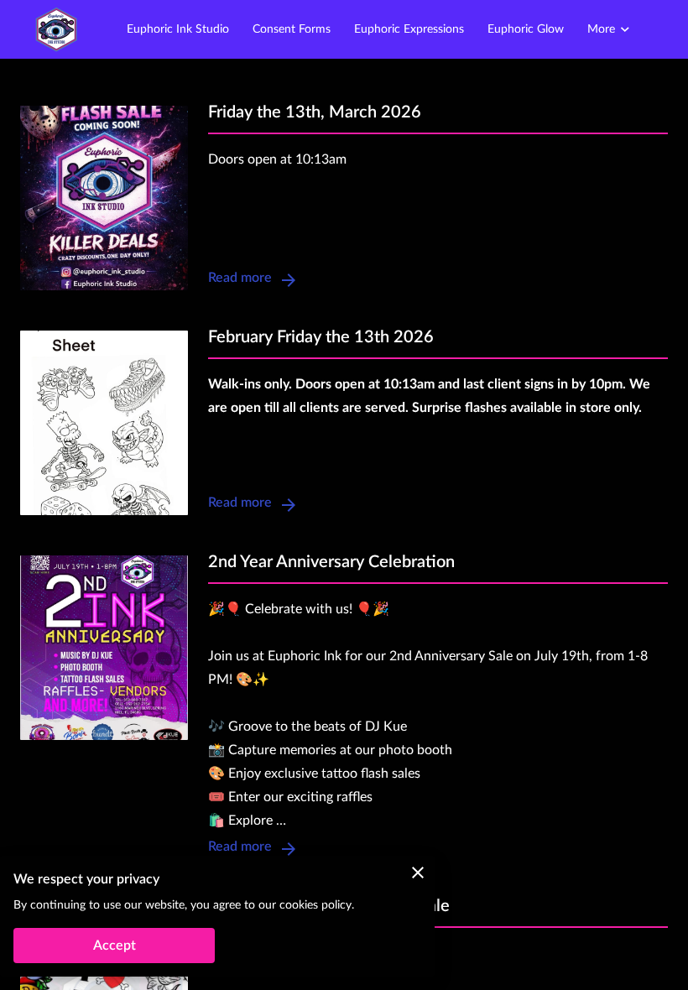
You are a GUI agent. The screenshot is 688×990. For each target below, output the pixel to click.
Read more (240, 277)
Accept (114, 945)
